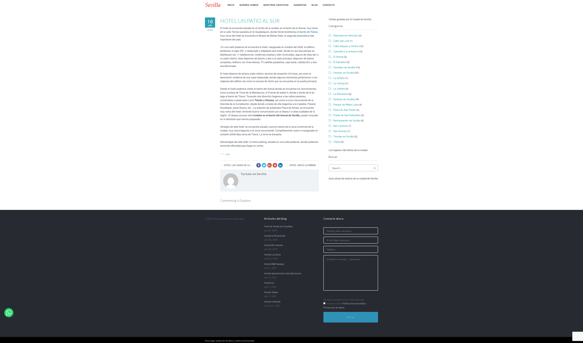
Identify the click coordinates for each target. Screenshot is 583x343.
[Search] (375, 168)
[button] (8, 312)
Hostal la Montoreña (274, 236)
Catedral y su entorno (345, 51)
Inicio (230, 4)
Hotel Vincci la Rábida (303, 165)
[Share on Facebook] (258, 165)
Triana (336, 141)
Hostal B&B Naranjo (274, 264)
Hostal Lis (269, 283)
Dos (228, 154)
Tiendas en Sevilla (343, 136)
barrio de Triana (309, 32)
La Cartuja (339, 83)
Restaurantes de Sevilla (346, 120)
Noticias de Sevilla (343, 99)
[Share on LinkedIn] (280, 165)
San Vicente (340, 131)
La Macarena (340, 94)
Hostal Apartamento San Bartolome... (283, 273)
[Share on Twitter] (264, 165)
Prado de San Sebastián (346, 115)
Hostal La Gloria (272, 254)
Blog (315, 4)
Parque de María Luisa (345, 104)
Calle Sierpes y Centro (345, 46)
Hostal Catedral (272, 302)
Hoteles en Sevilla (343, 72)
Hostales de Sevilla (344, 67)
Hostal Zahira (271, 292)
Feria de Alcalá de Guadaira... (279, 226)
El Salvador (339, 62)
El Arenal (338, 56)
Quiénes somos (248, 4)
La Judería (339, 88)
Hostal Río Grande (273, 245)
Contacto (329, 4)
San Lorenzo (340, 125)
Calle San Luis (341, 40)
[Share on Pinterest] (275, 165)
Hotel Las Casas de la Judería (238, 165)
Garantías (300, 4)
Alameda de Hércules (345, 35)
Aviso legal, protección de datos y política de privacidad (229, 340)
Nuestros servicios (276, 4)
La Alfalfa (338, 78)
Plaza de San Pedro (344, 110)
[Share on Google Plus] (269, 165)
